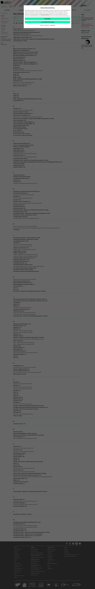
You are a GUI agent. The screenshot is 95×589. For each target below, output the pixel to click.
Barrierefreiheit (52, 25)
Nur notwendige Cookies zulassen (47, 22)
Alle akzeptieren (47, 18)
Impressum (42, 25)
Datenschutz (47, 25)
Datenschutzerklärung (44, 14)
